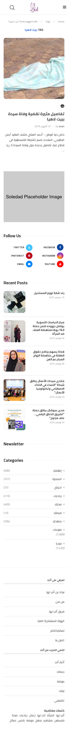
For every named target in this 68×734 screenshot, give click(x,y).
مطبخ (38, 720)
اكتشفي (59, 700)
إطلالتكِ (33, 470)
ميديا (59, 543)
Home (61, 21)
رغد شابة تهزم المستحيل (49, 293)
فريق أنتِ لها (56, 611)
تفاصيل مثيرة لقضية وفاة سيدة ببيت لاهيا (36, 116)
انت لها (41, 715)
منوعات (57, 530)
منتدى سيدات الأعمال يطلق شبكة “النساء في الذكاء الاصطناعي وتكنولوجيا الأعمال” (47, 386)
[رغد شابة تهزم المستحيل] (14, 302)
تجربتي (33, 487)
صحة (15, 715)
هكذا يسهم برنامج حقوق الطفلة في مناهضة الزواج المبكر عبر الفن (48, 355)
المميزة (33, 479)
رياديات (33, 496)
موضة (60, 681)
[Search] (13, 7)
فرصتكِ (33, 513)
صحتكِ (33, 504)
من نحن (59, 601)
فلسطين (59, 720)
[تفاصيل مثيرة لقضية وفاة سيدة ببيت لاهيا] (34, 68)
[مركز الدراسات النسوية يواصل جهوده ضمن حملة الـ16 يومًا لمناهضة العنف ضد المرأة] (14, 331)
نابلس (21, 720)
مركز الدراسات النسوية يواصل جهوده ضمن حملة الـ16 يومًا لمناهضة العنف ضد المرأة (48, 328)
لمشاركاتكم (57, 630)
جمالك (60, 671)
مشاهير (48, 720)
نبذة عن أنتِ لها (55, 592)
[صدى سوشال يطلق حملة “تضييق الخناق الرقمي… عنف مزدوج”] (14, 419)
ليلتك (61, 691)
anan (61, 126)
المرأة (50, 715)
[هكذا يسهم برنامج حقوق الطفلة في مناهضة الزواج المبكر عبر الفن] (14, 361)
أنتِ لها (60, 715)
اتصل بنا (59, 640)
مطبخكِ (33, 521)
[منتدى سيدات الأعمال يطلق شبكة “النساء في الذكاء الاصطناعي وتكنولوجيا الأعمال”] (14, 390)
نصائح (13, 720)
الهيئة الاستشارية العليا (51, 621)
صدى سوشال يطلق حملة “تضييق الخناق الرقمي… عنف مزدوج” (48, 414)
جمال (32, 715)
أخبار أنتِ (59, 662)
